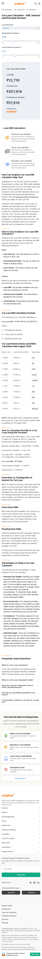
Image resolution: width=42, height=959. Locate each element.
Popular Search (7, 851)
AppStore (11, 892)
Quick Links (6, 825)
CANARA (35, 380)
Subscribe (21, 875)
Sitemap (5, 923)
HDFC (34, 369)
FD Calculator (31, 10)
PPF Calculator (19, 10)
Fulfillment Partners (9, 916)
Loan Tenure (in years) (12, 47)
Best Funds (6, 843)
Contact (5, 808)
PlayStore (31, 892)
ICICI (33, 358)
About (4, 821)
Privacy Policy (7, 905)
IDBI (33, 397)
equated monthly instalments (26, 197)
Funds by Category (9, 830)
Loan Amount (8, 25)
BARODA (35, 408)
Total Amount (11, 86)
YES (33, 386)
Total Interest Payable (15, 97)
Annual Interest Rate (11, 33)
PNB (33, 392)
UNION (34, 375)
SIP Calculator (7, 10)
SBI (33, 363)
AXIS (33, 403)
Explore (4, 812)
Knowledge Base (8, 817)
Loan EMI (9, 75)
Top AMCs (5, 834)
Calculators (6, 847)
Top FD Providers (8, 838)
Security (5, 919)
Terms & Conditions (9, 912)
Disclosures (6, 909)
